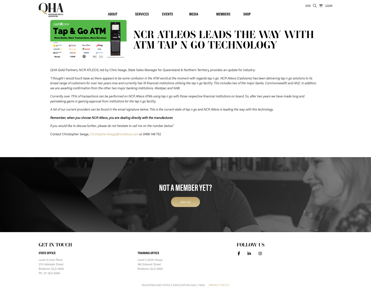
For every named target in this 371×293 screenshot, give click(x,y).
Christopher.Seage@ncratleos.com (114, 134)
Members (223, 14)
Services (142, 14)
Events (167, 14)
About (112, 14)
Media (193, 14)
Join (308, 6)
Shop (247, 14)
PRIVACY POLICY (219, 285)
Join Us (185, 202)
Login (328, 6)
